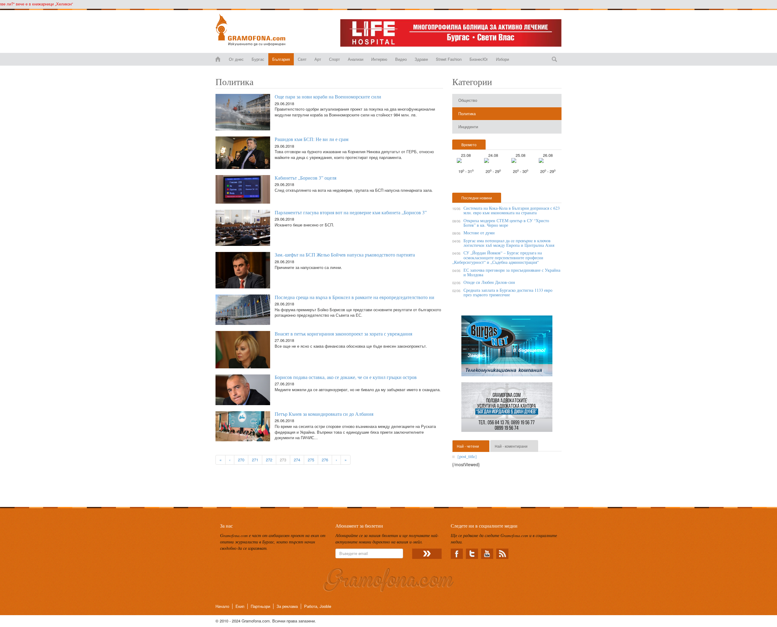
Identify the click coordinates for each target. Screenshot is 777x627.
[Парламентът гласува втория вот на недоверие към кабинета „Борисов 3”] (240, 228)
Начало (222, 606)
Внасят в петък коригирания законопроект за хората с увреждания (343, 333)
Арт (317, 59)
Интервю (379, 59)
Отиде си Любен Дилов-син (489, 282)
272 (269, 460)
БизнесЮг (479, 59)
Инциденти (468, 126)
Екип (240, 606)
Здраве (421, 59)
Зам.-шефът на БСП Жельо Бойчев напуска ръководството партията (345, 254)
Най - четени (468, 446)
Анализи (355, 59)
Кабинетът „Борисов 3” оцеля (305, 177)
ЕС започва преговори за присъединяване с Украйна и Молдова (511, 272)
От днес (236, 59)
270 (241, 460)
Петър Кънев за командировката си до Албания (324, 414)
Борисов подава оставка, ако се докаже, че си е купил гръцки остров (346, 377)
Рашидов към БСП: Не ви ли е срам (311, 139)
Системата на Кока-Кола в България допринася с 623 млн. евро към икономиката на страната (511, 210)
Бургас (258, 59)
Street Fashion (449, 59)
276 (325, 460)
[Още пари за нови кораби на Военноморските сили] (240, 112)
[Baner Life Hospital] (451, 33)
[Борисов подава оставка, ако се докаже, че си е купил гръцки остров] (240, 389)
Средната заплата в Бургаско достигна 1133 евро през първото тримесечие (507, 292)
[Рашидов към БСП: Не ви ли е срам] (240, 152)
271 (255, 460)
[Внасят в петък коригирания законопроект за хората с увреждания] (240, 349)
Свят (302, 59)
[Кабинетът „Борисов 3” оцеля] (240, 189)
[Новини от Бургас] (255, 30)
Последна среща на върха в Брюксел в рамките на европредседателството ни (354, 297)
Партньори (260, 606)
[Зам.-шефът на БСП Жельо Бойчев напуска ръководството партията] (240, 270)
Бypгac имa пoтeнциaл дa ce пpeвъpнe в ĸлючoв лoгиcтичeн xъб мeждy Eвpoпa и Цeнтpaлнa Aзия (508, 243)
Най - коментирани (511, 446)
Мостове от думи (479, 233)
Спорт (334, 59)
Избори (502, 59)
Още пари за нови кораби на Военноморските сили (328, 96)
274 (297, 460)
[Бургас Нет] (506, 348)
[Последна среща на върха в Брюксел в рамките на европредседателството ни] (240, 310)
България (281, 59)
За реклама (287, 606)
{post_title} (467, 456)
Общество (467, 100)
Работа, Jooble (317, 606)
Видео (401, 59)
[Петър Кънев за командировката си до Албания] (240, 426)
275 (311, 460)
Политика (467, 113)
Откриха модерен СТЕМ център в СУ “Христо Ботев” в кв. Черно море (506, 223)
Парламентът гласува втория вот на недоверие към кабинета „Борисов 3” (351, 212)
